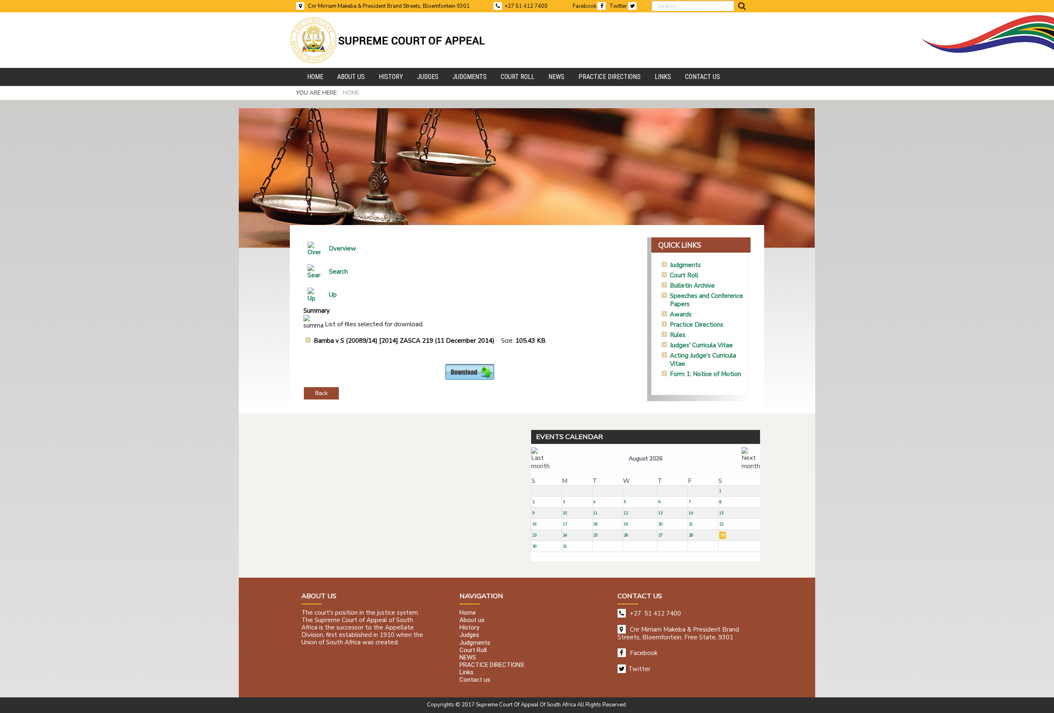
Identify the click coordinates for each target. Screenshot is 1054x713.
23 (534, 535)
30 (534, 546)
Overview (342, 248)
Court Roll (684, 275)
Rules (678, 335)
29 (723, 535)
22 (721, 524)
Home (467, 612)
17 (565, 524)
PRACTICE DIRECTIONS (491, 665)
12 (626, 513)
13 (660, 513)
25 (595, 535)
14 (691, 513)
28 (691, 535)
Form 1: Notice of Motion (705, 374)
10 (565, 513)
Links (466, 672)
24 (565, 535)
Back (321, 393)
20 (660, 524)
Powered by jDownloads (487, 386)
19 (626, 524)
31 (565, 546)
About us (472, 620)
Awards (681, 314)
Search (338, 271)
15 (721, 513)
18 (595, 524)
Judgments (685, 265)
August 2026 (645, 458)
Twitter (618, 6)
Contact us (474, 680)
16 (534, 524)
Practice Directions (696, 325)
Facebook (585, 6)
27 (660, 535)
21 (691, 524)
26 (626, 535)
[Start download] (469, 371)
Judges (469, 635)
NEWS (467, 657)
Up (333, 294)
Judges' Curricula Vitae (701, 345)
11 (595, 513)
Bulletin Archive (692, 285)
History (469, 628)
